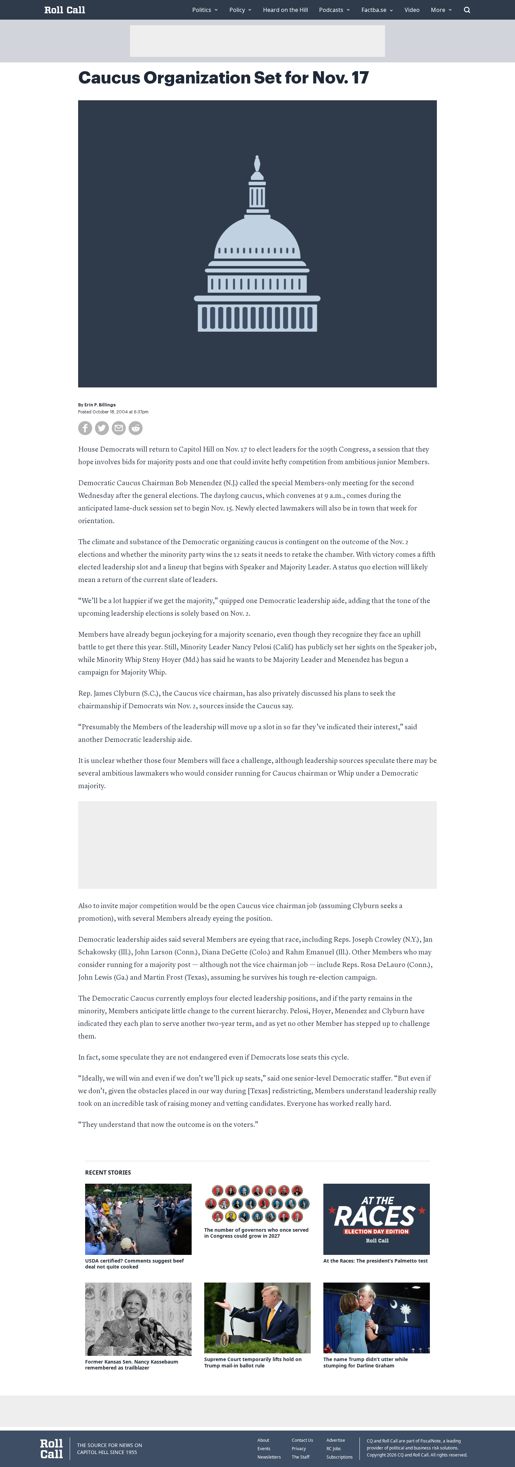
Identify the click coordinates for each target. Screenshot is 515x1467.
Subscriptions (340, 1457)
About (263, 1440)
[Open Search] (467, 9)
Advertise (336, 1440)
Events (264, 1449)
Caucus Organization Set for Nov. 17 (223, 77)
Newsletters (269, 1457)
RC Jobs (334, 1449)
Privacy (299, 1449)
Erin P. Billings (100, 405)
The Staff (300, 1457)
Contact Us (302, 1440)
